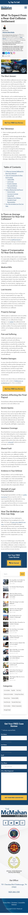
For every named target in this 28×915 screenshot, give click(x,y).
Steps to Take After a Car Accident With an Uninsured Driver (17, 650)
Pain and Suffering (12, 186)
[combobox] (2, 767)
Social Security (7, 702)
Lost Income (10, 182)
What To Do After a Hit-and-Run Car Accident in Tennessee (17, 623)
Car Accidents (7, 690)
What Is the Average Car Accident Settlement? (17, 602)
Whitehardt (19, 909)
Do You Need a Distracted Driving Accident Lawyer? (17, 664)
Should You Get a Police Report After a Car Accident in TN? (16, 609)
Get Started (15, 563)
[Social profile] (5, 822)
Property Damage (12, 184)
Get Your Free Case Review (14, 797)
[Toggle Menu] (25, 7)
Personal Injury (7, 698)
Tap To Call (15, 2)
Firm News (19, 690)
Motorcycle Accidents (8, 694)
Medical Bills (10, 179)
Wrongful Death (7, 710)
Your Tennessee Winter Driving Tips (17, 586)
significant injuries (16, 240)
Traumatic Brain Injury (16, 702)
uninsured (10, 442)
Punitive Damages (12, 188)
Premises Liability (15, 698)
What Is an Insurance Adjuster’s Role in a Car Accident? (17, 643)
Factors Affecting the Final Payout (14, 190)
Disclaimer (14, 902)
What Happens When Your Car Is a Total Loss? (17, 677)
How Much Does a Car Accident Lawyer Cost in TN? (16, 629)
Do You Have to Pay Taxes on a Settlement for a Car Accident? (16, 670)
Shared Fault (10, 196)
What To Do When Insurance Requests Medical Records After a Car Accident (17, 595)
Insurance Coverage (12, 194)
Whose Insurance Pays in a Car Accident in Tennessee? (16, 636)
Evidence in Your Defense (14, 198)
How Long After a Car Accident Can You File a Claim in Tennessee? (17, 580)
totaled (11, 322)
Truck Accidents (7, 706)
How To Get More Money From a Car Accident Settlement (17, 657)
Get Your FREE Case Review (14, 123)
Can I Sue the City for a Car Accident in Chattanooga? (15, 616)
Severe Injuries (11, 192)
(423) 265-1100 (14, 892)
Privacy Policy (6, 902)
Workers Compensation (17, 706)
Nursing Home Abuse (19, 694)
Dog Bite (13, 690)
